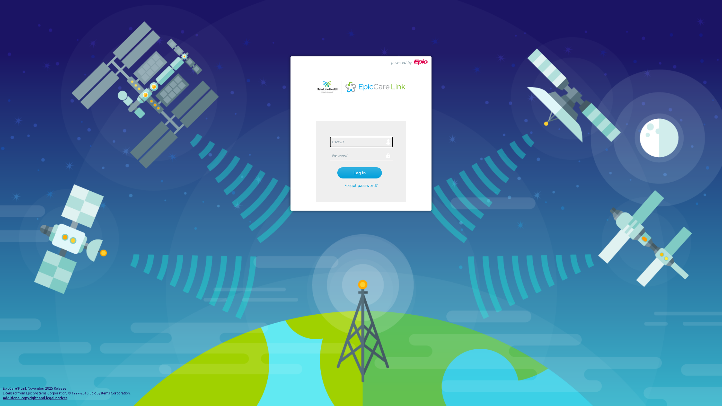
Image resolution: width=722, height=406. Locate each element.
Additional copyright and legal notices (35, 398)
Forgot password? (361, 185)
